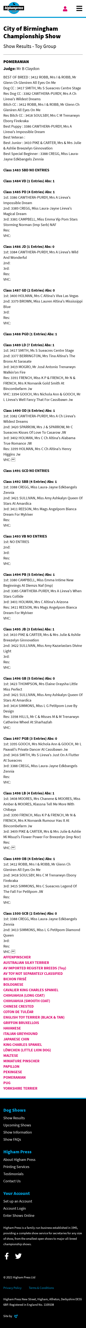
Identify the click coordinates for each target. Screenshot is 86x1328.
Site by (10, 1316)
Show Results (14, 1117)
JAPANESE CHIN (16, 1039)
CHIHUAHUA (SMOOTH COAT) (26, 1000)
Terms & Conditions (41, 1288)
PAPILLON (11, 1066)
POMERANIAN (14, 1077)
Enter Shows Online (18, 1215)
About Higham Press (19, 1159)
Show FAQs (12, 1139)
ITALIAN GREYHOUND (20, 1033)
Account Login (14, 1208)
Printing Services (16, 1166)
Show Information (17, 1132)
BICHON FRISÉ (15, 979)
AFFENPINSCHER (17, 957)
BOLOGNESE (13, 984)
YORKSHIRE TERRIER (20, 1088)
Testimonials (13, 1173)
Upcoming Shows (17, 1125)
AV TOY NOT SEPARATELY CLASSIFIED (33, 973)
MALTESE (10, 1055)
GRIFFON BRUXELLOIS (21, 1022)
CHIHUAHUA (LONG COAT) (24, 995)
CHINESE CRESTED (18, 1006)
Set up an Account (17, 1201)
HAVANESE (12, 1028)
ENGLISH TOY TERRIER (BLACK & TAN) (33, 1017)
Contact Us (12, 1181)
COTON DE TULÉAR (18, 1011)
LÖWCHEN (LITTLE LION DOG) (27, 1050)
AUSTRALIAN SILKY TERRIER (26, 962)
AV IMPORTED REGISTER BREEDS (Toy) (34, 968)
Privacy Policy (12, 1288)
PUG (6, 1082)
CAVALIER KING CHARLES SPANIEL (30, 989)
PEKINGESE (12, 1071)
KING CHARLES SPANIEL (22, 1044)
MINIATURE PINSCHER (21, 1060)
